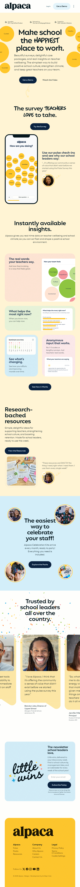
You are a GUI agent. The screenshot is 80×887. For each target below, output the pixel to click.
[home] (18, 6)
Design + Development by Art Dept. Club (37, 876)
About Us (36, 848)
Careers (35, 854)
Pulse (15, 848)
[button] (73, 6)
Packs (15, 851)
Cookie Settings (58, 856)
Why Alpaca (37, 851)
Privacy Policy (58, 848)
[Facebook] (27, 869)
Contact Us (37, 857)
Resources (17, 854)
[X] (23, 869)
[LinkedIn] (38, 869)
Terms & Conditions (57, 852)
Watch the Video (49, 80)
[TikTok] (34, 869)
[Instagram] (30, 869)
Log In (48, 6)
